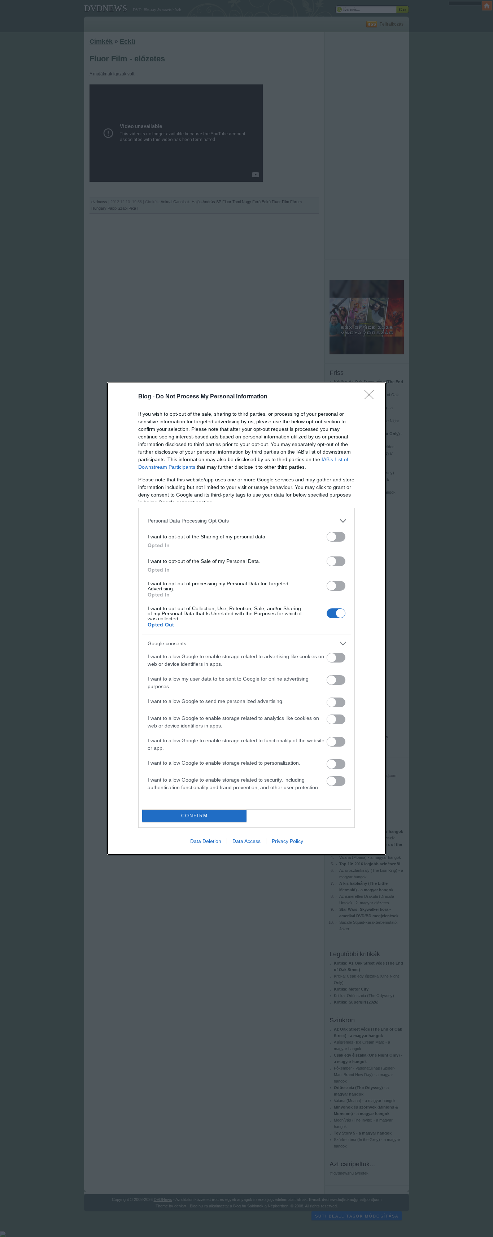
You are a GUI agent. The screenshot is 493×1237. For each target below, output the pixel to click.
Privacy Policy (287, 841)
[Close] (371, 397)
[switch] (336, 537)
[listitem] (246, 521)
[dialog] (246, 618)
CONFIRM (194, 815)
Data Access (246, 841)
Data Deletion (205, 841)
